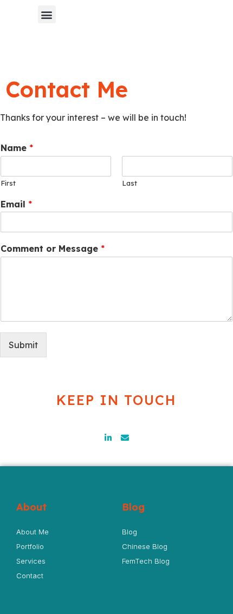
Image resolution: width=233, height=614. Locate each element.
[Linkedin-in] (108, 438)
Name (17, 147)
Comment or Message (53, 248)
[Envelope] (125, 438)
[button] (47, 14)
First (8, 183)
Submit (23, 344)
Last (129, 183)
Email (16, 204)
